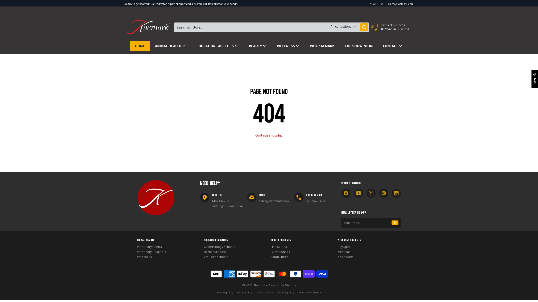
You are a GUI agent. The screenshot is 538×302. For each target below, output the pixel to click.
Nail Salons (345, 257)
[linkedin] (396, 193)
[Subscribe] (395, 222)
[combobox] (271, 27)
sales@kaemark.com (401, 4)
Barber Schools (215, 252)
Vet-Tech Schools (216, 257)
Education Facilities (216, 240)
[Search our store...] (364, 27)
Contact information (309, 292)
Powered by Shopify (282, 285)
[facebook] (346, 193)
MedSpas (344, 252)
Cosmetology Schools (219, 247)
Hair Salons (279, 247)
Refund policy (244, 292)
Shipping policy (285, 292)
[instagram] (371, 193)
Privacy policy (225, 292)
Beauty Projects (281, 240)
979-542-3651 (376, 4)
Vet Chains (144, 257)
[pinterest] (383, 193)
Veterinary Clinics (149, 247)
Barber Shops (280, 252)
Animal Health (145, 240)
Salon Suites (279, 257)
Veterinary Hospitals (151, 252)
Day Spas (344, 247)
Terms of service (264, 292)
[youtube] (358, 193)
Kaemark (260, 285)
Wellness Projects (349, 240)
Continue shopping (269, 135)
